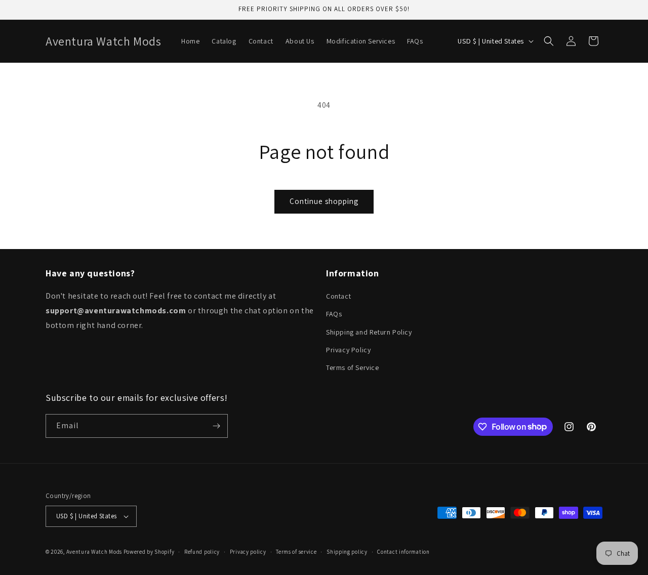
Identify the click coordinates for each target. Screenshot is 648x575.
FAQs (334, 313)
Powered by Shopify (149, 551)
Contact (338, 296)
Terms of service (296, 551)
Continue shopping (324, 201)
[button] (549, 41)
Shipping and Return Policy (369, 332)
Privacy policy (248, 551)
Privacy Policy (348, 349)
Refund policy (202, 551)
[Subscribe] (216, 426)
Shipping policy (347, 551)
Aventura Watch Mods (94, 551)
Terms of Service (352, 367)
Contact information (403, 551)
